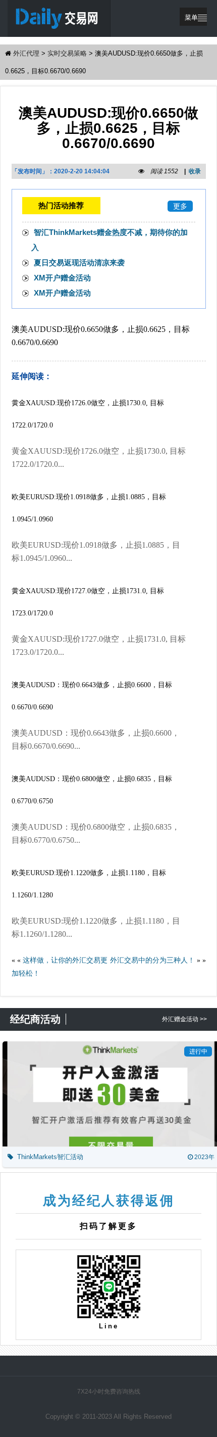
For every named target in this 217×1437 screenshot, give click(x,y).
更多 (180, 206)
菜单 (191, 17)
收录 (195, 171)
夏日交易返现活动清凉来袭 (79, 262)
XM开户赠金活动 (62, 277)
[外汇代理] (59, 18)
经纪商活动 (35, 1019)
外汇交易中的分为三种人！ (152, 960)
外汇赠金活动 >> (184, 1019)
